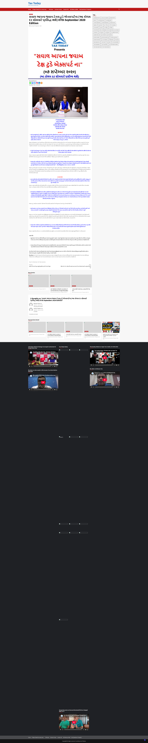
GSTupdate (95, 32)
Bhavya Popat (32, 25)
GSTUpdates (107, 32)
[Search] (119, 9)
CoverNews (77, 741)
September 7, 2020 (38, 25)
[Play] (29, 366)
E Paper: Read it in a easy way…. (39, 9)
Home (29, 9)
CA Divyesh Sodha (101, 20)
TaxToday (109, 42)
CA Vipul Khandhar (97, 22)
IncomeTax (110, 34)
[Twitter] (35, 83)
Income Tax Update (114, 37)
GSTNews (110, 27)
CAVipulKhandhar (105, 22)
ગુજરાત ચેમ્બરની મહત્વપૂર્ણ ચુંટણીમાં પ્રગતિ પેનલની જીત (40, 265)
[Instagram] (37, 83)
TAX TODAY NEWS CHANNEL (113, 44)
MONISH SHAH (111, 39)
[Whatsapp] (30, 83)
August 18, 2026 (85, 292)
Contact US (66, 9)
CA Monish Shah (108, 20)
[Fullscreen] (56, 366)
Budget (95, 20)
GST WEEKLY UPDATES (114, 32)
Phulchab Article (97, 42)
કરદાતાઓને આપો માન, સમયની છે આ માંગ (73, 334)
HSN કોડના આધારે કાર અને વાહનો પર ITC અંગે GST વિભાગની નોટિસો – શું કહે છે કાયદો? (110, 335)
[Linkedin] (39, 83)
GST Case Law (96, 27)
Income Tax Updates (97, 39)
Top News (30, 14)
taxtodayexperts (97, 44)
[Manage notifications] (145, 740)
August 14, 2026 (116, 338)
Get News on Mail (74, 9)
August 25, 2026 (64, 292)
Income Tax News (96, 37)
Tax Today (34, 3)
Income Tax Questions (105, 37)
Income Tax (104, 34)
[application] (43, 359)
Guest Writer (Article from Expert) (55, 292)
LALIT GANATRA (104, 39)
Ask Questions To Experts (85, 9)
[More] (41, 83)
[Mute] (54, 366)
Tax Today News (104, 44)
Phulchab (117, 39)
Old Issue (51, 9)
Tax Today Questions (42, 261)
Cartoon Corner (58, 9)
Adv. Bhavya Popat (97, 17)
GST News (106, 27)
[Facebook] (32, 83)
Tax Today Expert (34, 261)
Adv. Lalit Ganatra (105, 17)
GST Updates (101, 32)
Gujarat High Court (97, 34)
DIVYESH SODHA (112, 22)
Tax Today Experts (115, 42)
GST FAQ (101, 27)
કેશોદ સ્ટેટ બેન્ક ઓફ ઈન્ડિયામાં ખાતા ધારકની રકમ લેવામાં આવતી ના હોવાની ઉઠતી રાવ (76, 266)
